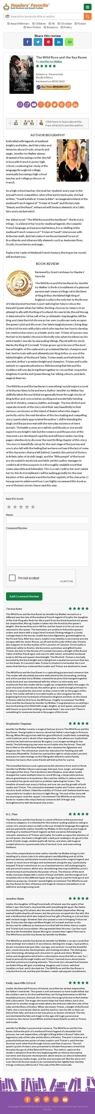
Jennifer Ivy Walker (50, 61)
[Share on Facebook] (27, 42)
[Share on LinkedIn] (58, 42)
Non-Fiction (34, 27)
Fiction (82, 23)
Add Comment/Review (24, 596)
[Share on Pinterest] (48, 42)
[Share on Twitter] (38, 42)
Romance (52, 27)
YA (53, 23)
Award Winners (20, 23)
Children (40, 23)
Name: (9, 514)
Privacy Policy (64, 1106)
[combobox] (47, 16)
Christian (66, 23)
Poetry (68, 27)
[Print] (69, 42)
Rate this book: (15, 498)
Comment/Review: (17, 528)
